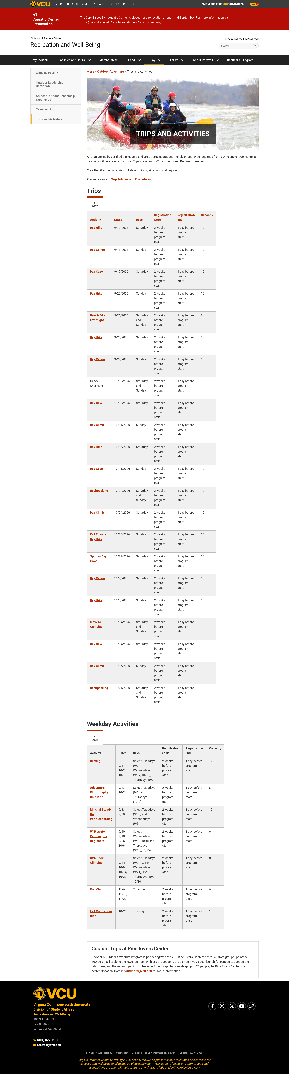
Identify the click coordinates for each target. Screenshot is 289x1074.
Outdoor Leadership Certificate (49, 84)
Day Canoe (97, 249)
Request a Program (240, 60)
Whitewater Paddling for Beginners (98, 836)
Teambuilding (45, 109)
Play (152, 60)
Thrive (174, 60)
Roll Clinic (97, 889)
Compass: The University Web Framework (154, 1052)
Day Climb (97, 425)
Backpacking (99, 490)
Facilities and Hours (71, 60)
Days (139, 219)
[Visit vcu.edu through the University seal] (85, 994)
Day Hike (96, 227)
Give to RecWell (234, 38)
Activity (95, 219)
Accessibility (105, 1052)
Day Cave (96, 271)
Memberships (108, 60)
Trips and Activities (49, 119)
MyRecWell (252, 38)
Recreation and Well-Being (65, 44)
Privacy (90, 1052)
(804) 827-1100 (47, 1040)
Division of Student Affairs (46, 38)
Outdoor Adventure (110, 71)
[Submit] (255, 46)
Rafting (95, 761)
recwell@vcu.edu (49, 1045)
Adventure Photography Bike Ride (99, 792)
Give (253, 4)
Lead (131, 60)
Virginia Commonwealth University (96, 4)
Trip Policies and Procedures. (131, 179)
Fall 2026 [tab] (95, 204)
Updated (184, 1052)
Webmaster (122, 1052)
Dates (118, 219)
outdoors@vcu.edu (138, 971)
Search (225, 45)
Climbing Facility (47, 72)
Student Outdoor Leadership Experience (55, 97)
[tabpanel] (173, 463)
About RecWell (203, 60)
